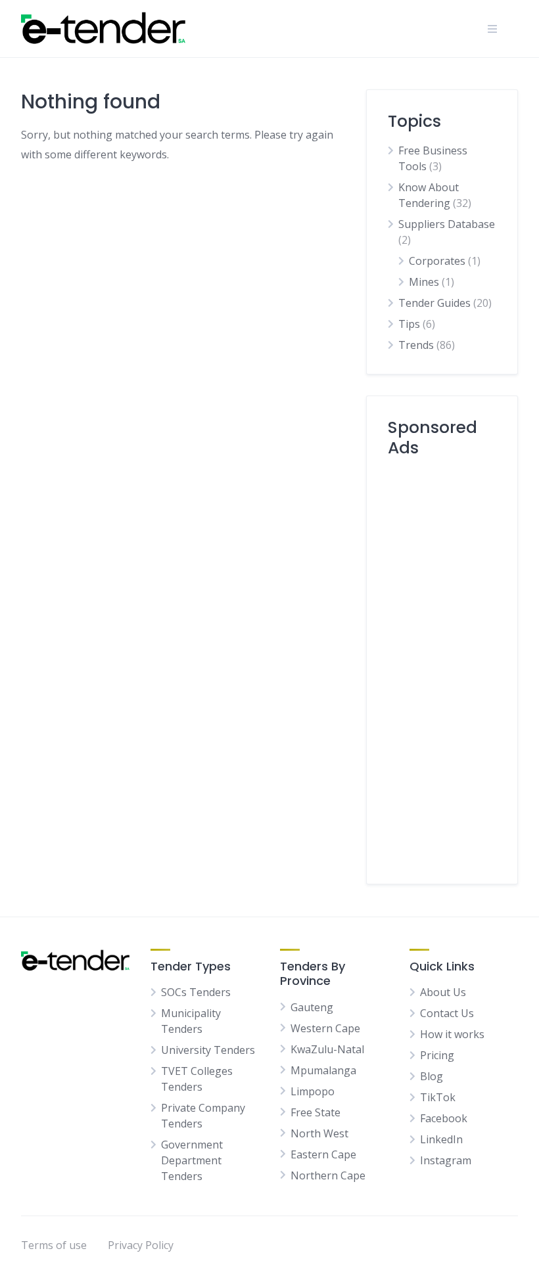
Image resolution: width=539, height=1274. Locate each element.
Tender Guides (434, 303)
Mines (424, 282)
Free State (315, 1112)
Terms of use (54, 1245)
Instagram (445, 1160)
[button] (492, 29)
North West (319, 1133)
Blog (431, 1076)
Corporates (437, 261)
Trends (416, 345)
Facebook (443, 1118)
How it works (452, 1034)
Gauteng (312, 1007)
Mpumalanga (323, 1070)
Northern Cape (328, 1175)
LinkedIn (441, 1139)
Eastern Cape (323, 1154)
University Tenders (208, 1050)
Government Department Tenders (192, 1160)
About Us (443, 992)
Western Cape (325, 1028)
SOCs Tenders (196, 992)
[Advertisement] (442, 665)
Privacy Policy (141, 1245)
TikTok (438, 1097)
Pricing (437, 1055)
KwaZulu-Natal (327, 1049)
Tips (409, 324)
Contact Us (447, 1013)
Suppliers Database (446, 224)
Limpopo (313, 1091)
